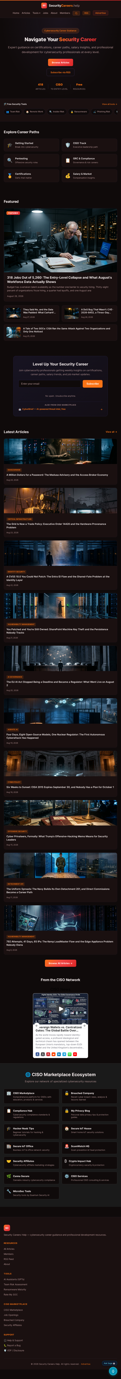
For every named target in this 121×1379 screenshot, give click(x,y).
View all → (111, 431)
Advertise (100, 13)
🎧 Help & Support (13, 1340)
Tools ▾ (36, 13)
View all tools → (109, 104)
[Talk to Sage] (113, 1371)
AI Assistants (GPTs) (14, 1279)
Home (16, 13)
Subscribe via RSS (60, 72)
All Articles (9, 1249)
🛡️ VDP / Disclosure (14, 1350)
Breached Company (14, 1320)
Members (65, 13)
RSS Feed (9, 1259)
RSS (86, 13)
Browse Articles (60, 62)
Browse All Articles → (60, 963)
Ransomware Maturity (15, 1289)
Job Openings (11, 1315)
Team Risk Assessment (15, 1284)
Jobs (45, 13)
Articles (26, 13)
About (54, 13)
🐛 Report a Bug (12, 1345)
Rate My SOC (11, 1294)
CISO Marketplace (13, 1310)
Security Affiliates (13, 1325)
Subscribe (92, 383)
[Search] (76, 13)
